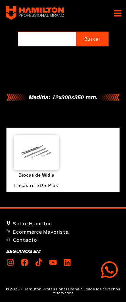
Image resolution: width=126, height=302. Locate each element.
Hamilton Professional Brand (81, 13)
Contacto (25, 240)
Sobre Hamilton (32, 224)
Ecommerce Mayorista (41, 232)
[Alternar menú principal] (117, 13)
